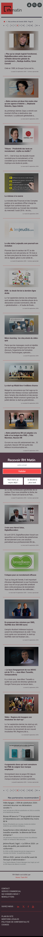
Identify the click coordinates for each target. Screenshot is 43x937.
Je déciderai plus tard (32, 481)
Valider (22, 471)
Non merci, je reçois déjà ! (13, 481)
